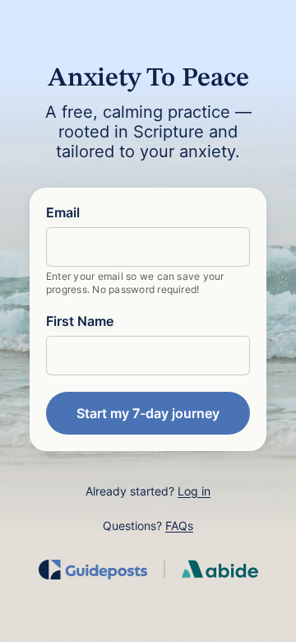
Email (63, 212)
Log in (194, 491)
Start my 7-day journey (148, 413)
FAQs (179, 526)
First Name (79, 321)
